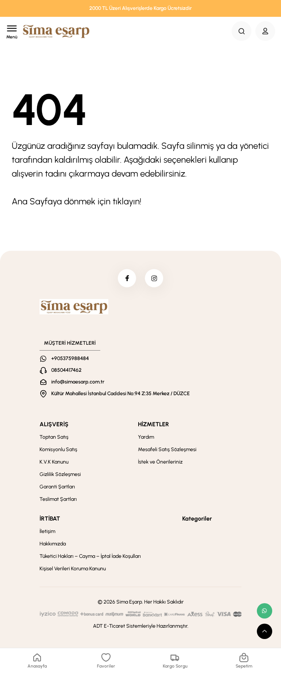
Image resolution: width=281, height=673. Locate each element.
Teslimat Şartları (58, 499)
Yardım (146, 437)
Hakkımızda (53, 544)
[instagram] (154, 278)
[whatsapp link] (264, 611)
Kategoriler (197, 518)
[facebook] (127, 278)
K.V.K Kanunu (54, 462)
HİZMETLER (153, 424)
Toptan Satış (54, 437)
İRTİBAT (50, 518)
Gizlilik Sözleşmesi (60, 474)
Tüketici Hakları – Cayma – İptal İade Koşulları (90, 556)
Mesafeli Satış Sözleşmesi (167, 449)
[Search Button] (241, 31)
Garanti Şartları (57, 487)
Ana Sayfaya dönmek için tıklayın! (76, 201)
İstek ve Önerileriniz (160, 462)
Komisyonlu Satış (58, 449)
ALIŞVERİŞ (54, 424)
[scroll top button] (264, 631)
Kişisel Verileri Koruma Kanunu (73, 569)
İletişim (47, 531)
